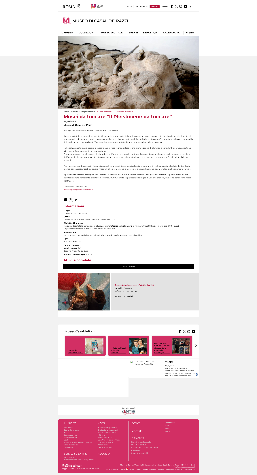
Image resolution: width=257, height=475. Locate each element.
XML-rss (192, 469)
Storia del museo (71, 430)
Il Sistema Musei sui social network (118, 350)
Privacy (131, 469)
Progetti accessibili (88, 112)
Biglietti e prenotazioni (108, 430)
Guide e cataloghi (105, 442)
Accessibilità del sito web (178, 469)
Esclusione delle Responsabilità (147, 469)
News (167, 425)
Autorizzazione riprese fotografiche (79, 460)
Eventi (133, 32)
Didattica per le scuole (141, 442)
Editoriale (68, 427)
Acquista (154, 7)
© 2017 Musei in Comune (115, 469)
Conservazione (70, 435)
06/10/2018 (180, 371)
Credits (164, 469)
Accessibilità (103, 445)
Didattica (150, 32)
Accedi (165, 7)
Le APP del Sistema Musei (74, 351)
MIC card (101, 435)
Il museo (67, 32)
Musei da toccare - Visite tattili (134, 285)
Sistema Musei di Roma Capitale (78, 442)
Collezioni (86, 32)
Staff (66, 440)
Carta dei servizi (71, 445)
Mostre (136, 431)
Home (66, 112)
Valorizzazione (70, 437)
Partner (168, 431)
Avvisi (167, 428)
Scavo (66, 432)
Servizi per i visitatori (107, 432)
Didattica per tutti (139, 445)
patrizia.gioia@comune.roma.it (78, 189)
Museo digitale (112, 32)
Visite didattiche (105, 437)
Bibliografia (69, 457)
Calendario (171, 32)
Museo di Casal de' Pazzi (100, 20)
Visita (190, 32)
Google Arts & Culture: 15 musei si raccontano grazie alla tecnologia (162, 348)
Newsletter (68, 447)
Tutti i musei (140, 7)
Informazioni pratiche (107, 427)
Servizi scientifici (76, 454)
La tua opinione (105, 447)
